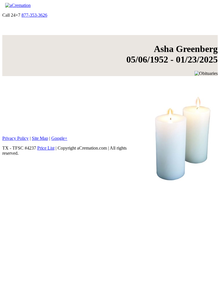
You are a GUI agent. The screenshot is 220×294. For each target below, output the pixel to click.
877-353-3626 (34, 15)
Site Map (40, 138)
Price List (45, 148)
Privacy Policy (15, 138)
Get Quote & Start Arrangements (78, 15)
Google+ (59, 138)
